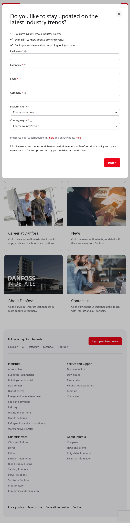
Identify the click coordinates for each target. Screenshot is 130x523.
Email (14, 78)
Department (18, 106)
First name (17, 51)
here (51, 137)
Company (16, 92)
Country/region (19, 120)
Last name (16, 65)
